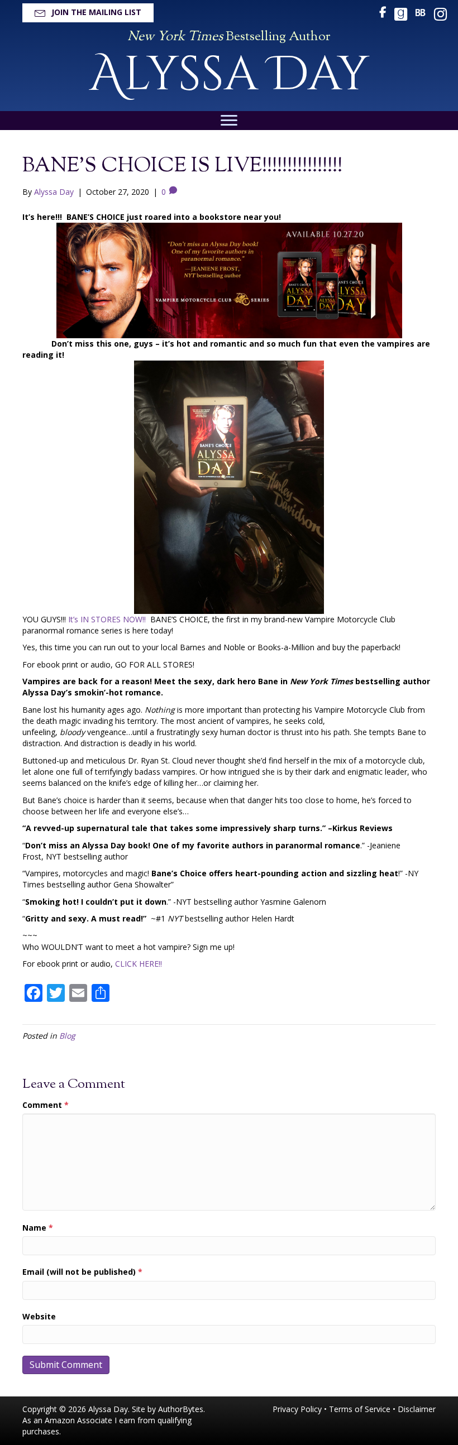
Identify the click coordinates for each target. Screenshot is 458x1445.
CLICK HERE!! (138, 963)
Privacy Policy (297, 1409)
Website (39, 1316)
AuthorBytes (180, 1409)
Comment (45, 1105)
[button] (88, 12)
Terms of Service (359, 1409)
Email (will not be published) (82, 1271)
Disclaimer (417, 1409)
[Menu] (229, 120)
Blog (67, 1035)
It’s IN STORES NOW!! (109, 619)
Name (37, 1227)
